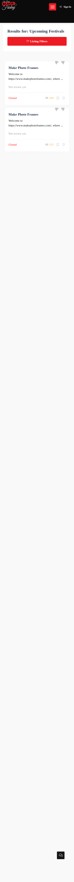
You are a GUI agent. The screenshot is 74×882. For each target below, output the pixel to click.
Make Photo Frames (23, 68)
